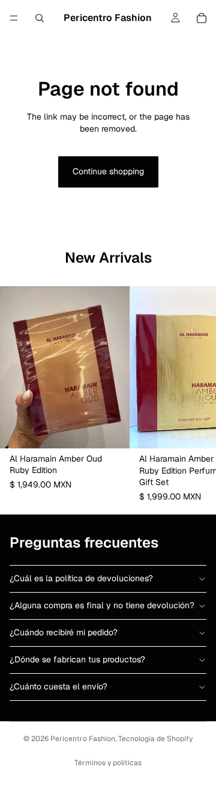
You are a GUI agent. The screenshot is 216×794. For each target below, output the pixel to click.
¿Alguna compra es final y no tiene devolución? (102, 605)
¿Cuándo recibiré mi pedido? (64, 632)
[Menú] (14, 18)
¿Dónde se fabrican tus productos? (77, 659)
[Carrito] (201, 18)
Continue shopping (108, 171)
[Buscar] (39, 18)
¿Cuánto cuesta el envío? (58, 686)
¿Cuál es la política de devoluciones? (81, 578)
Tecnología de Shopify (155, 739)
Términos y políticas (108, 763)
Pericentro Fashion (82, 739)
